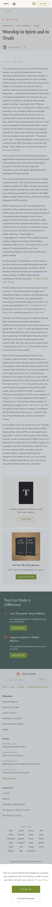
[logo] (14, 3)
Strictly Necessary (26, 898)
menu (6, 4)
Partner (43, 4)
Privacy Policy (41, 880)
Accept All (26, 889)
